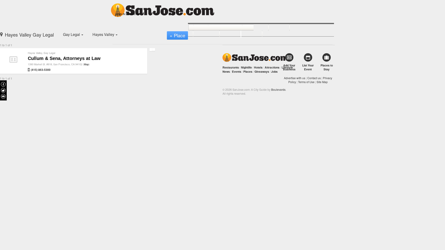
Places (247, 71)
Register (134, 14)
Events (236, 71)
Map (86, 64)
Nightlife (246, 67)
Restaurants (230, 67)
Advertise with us (294, 78)
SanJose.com (255, 57)
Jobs (274, 71)
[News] (195, 28)
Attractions (272, 67)
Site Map (322, 82)
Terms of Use (306, 82)
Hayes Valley (35, 53)
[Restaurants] (220, 28)
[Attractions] (300, 28)
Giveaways (261, 71)
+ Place (177, 35)
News (226, 71)
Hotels (258, 67)
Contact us (314, 78)
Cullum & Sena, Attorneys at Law (64, 58)
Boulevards (278, 89)
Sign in (120, 14)
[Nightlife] (250, 28)
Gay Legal (49, 53)
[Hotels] (273, 28)
